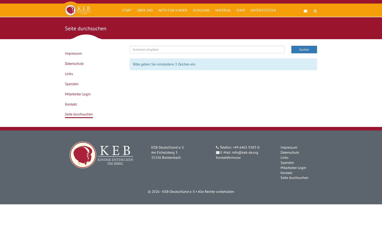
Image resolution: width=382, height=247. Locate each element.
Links (69, 73)
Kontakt (71, 104)
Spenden (71, 84)
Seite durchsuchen (79, 114)
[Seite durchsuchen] (315, 9)
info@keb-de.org (245, 152)
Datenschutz (74, 63)
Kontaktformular (228, 157)
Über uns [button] (145, 10)
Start (127, 10)
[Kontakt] (305, 9)
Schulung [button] (201, 10)
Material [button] (223, 10)
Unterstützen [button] (263, 10)
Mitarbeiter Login (78, 94)
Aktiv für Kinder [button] (172, 10)
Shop (240, 10)
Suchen (304, 50)
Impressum (73, 53)
